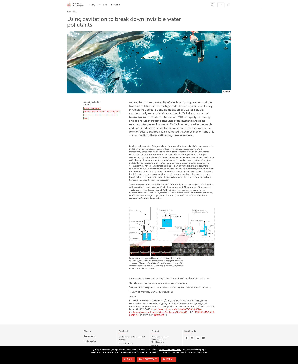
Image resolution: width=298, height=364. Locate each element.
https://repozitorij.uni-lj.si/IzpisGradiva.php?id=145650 (160, 312)
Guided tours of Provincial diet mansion (132, 338)
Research (102, 5)
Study (92, 5)
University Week (126, 343)
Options (128, 359)
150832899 (159, 315)
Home (69, 11)
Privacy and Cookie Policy (170, 350)
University (115, 5)
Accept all (168, 359)
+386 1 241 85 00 (162, 346)
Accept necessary (148, 359)
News (75, 11)
